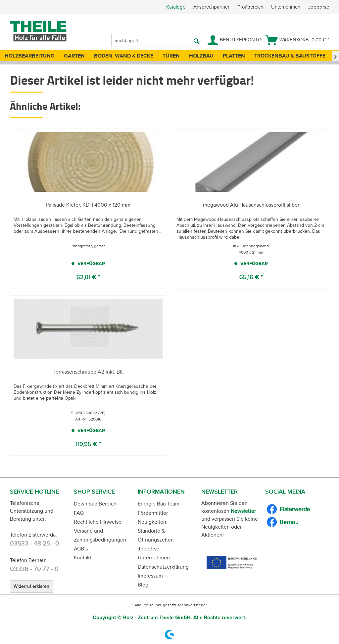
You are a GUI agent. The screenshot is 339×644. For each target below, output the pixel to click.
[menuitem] (252, 7)
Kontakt (82, 557)
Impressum (150, 576)
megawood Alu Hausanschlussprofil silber (251, 205)
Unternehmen (286, 7)
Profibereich (251, 7)
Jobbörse (318, 7)
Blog (143, 584)
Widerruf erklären (31, 586)
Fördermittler (153, 513)
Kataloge (175, 7)
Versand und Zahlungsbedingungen (100, 535)
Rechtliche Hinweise (97, 522)
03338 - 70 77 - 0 (34, 568)
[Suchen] (196, 40)
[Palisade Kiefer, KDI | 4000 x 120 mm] (88, 162)
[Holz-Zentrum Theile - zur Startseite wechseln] (48, 31)
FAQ (79, 513)
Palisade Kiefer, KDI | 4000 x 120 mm (88, 205)
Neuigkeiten (152, 522)
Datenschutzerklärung (163, 567)
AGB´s (81, 548)
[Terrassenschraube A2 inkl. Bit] (88, 329)
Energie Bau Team (158, 503)
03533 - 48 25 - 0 (34, 543)
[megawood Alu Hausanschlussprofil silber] (250, 162)
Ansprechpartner (212, 7)
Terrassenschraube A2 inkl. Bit (88, 372)
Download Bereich (95, 503)
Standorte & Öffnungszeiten (156, 535)
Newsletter (243, 511)
